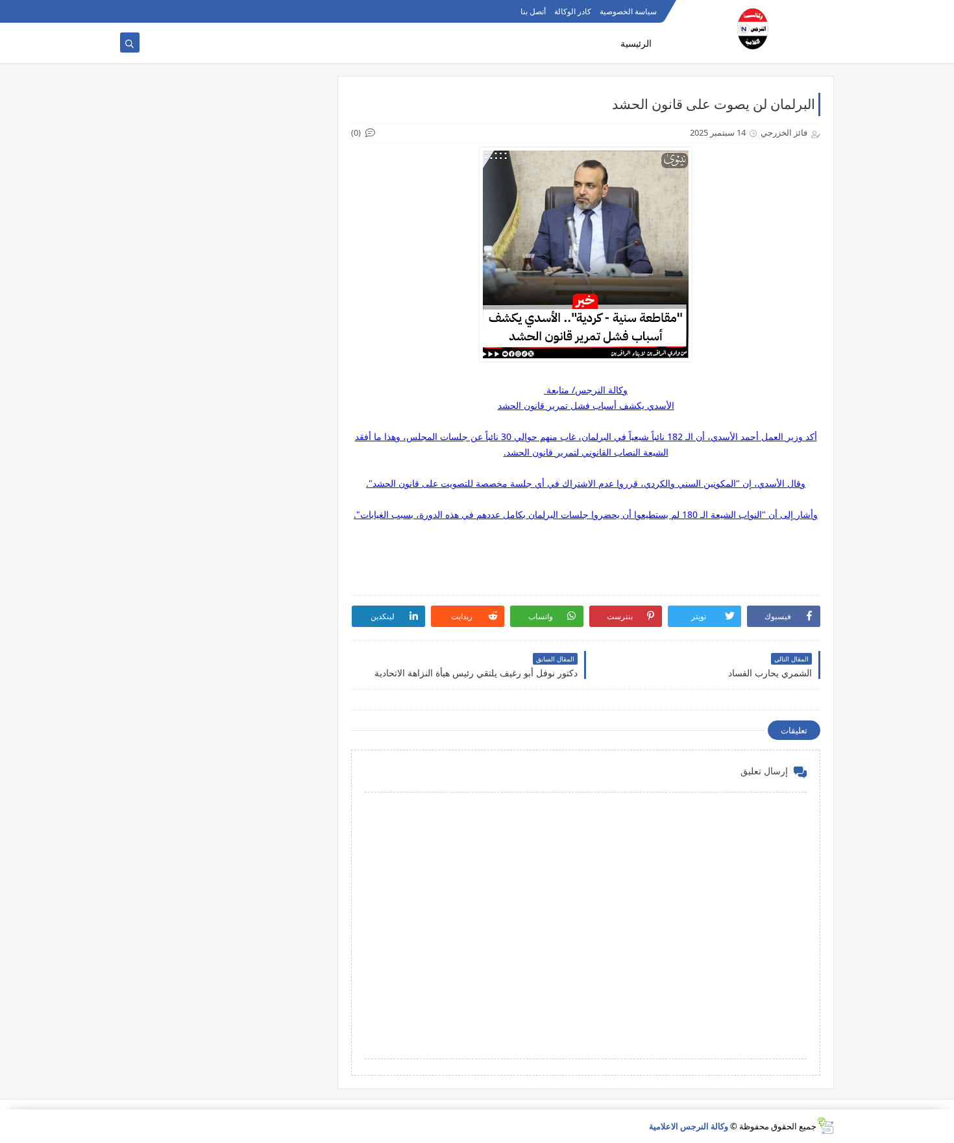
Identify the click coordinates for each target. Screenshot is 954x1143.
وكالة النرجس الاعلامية (688, 1126)
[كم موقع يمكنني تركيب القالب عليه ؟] (149, 11)
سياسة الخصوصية (628, 11)
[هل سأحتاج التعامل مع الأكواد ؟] (129, 11)
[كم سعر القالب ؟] (170, 11)
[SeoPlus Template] (825, 1126)
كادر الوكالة (572, 11)
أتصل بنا (533, 11)
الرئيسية (636, 43)
